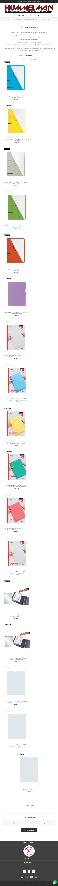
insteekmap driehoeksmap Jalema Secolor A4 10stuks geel (17, 140)
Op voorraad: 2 (8, 105)
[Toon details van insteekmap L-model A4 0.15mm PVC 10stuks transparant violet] (17, 294)
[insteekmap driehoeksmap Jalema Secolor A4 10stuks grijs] (16, 164)
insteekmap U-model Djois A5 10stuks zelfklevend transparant (17, 659)
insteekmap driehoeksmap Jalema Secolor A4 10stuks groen (17, 226)
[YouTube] (33, 871)
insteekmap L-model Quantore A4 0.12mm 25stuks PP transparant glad (16, 356)
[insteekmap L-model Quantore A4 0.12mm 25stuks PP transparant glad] (16, 337)
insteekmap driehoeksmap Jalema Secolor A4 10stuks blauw (16, 96)
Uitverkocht (6, 62)
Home (8, 19)
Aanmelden (30, 830)
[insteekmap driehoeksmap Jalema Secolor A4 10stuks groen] (17, 207)
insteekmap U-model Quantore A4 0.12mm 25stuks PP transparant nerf (16, 702)
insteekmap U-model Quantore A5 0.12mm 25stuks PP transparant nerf (17, 745)
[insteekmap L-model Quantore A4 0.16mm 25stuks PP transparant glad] (17, 553)
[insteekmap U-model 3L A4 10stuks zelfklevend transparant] (16, 596)
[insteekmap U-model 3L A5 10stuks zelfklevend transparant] (17, 640)
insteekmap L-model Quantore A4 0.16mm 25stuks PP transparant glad (17, 572)
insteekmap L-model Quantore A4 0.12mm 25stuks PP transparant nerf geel (16, 442)
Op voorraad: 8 (7, 321)
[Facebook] (29, 871)
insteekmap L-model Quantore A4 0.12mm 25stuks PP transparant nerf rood (16, 529)
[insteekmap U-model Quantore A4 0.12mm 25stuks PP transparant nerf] (16, 683)
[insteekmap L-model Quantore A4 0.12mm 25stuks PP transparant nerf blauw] (17, 380)
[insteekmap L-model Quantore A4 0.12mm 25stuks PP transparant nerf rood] (16, 510)
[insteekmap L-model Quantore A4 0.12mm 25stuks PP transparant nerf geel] (16, 423)
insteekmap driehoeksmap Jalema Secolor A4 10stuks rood (16, 269)
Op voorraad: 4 (8, 365)
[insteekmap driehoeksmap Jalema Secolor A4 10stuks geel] (17, 121)
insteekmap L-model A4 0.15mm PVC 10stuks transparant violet (17, 313)
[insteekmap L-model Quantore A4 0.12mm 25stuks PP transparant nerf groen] (17, 467)
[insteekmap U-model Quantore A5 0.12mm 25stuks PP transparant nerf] (17, 726)
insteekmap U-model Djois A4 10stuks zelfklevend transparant (16, 615)
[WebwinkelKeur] (29, 851)
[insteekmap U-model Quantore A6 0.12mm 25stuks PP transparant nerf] (29, 769)
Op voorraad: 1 (8, 451)
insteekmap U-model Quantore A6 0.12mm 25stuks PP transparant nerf (29, 788)
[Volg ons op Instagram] (24, 871)
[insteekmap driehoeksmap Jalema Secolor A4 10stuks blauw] (16, 77)
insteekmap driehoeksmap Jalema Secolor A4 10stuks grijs (16, 183)
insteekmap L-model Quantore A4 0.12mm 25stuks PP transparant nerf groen (17, 486)
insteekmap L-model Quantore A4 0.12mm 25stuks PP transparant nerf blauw (17, 399)
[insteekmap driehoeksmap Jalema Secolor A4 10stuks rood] (16, 250)
